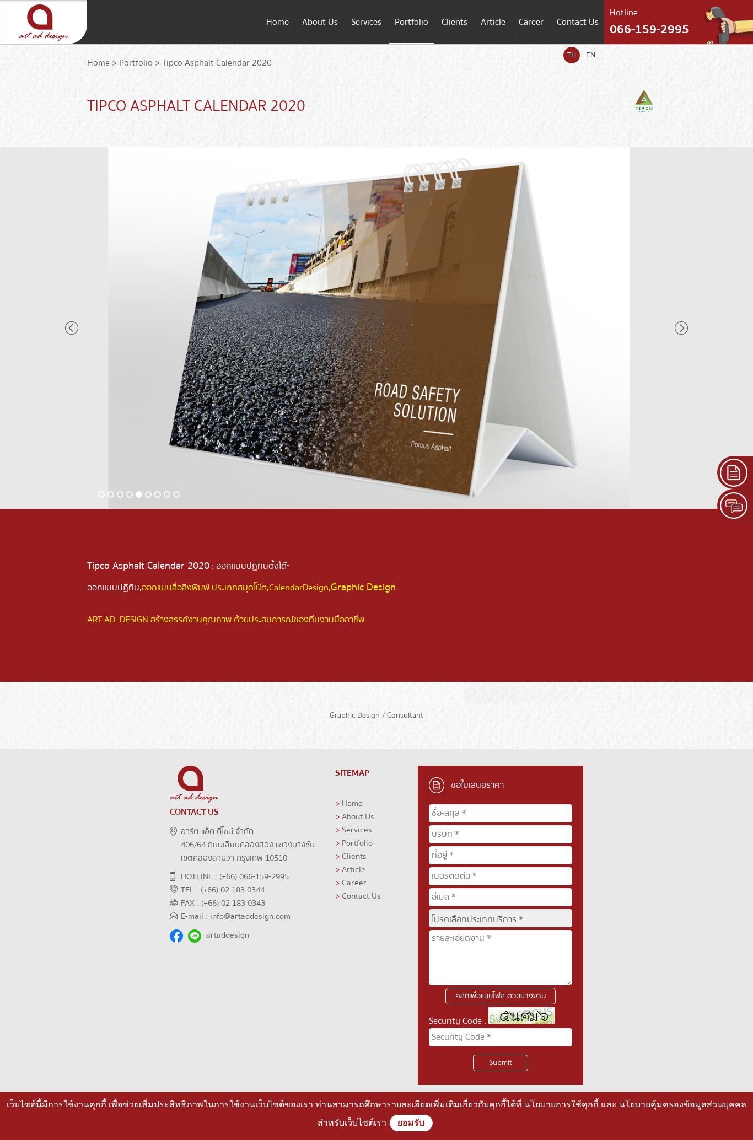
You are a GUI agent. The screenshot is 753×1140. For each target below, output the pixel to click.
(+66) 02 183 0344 (233, 889)
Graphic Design (355, 715)
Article (493, 22)
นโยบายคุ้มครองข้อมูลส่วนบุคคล (682, 1104)
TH (571, 55)
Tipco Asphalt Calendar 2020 (217, 63)
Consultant (405, 715)
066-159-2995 (649, 29)
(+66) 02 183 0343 (233, 903)
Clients (454, 22)
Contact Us (578, 22)
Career (531, 22)
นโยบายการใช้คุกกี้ (561, 1104)
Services (366, 22)
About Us (320, 22)
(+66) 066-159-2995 (254, 876)
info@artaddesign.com (250, 916)
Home (277, 22)
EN (590, 55)
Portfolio (411, 22)
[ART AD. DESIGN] (43, 41)
